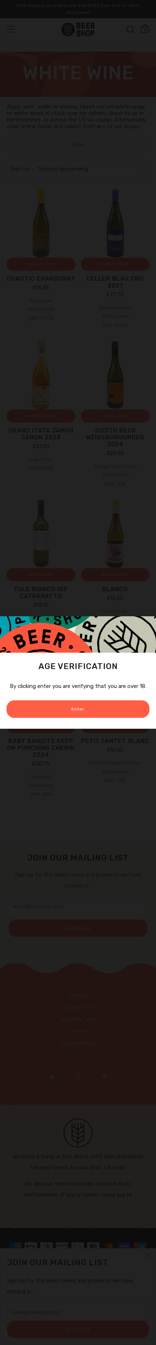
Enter (78, 709)
